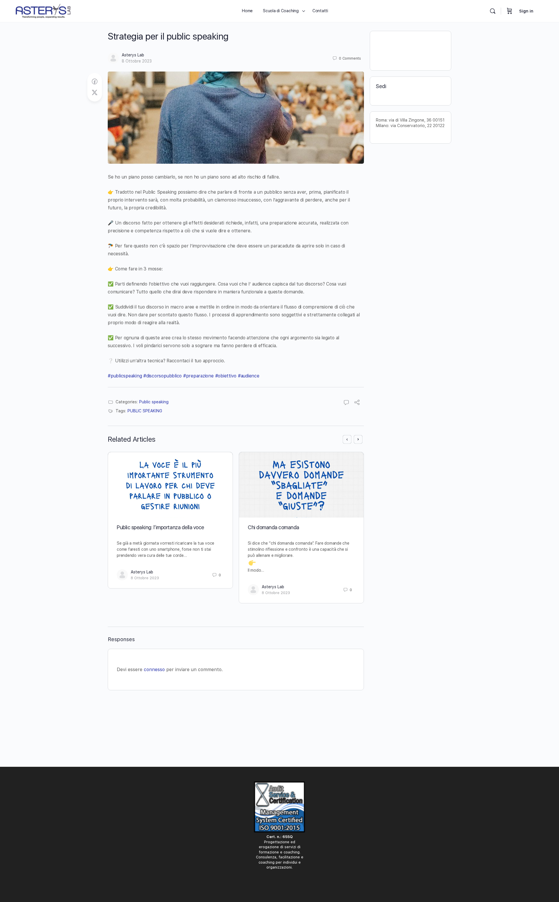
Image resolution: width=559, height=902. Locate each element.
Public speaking (154, 402)
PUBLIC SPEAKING (145, 411)
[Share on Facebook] (94, 81)
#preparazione (198, 376)
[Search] (492, 11)
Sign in (526, 11)
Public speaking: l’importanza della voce (160, 527)
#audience (248, 376)
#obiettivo (226, 376)
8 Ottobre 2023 (137, 61)
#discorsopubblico (162, 376)
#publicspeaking (125, 376)
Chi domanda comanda (273, 527)
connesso (154, 669)
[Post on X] (94, 93)
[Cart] (509, 11)
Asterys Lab (133, 55)
